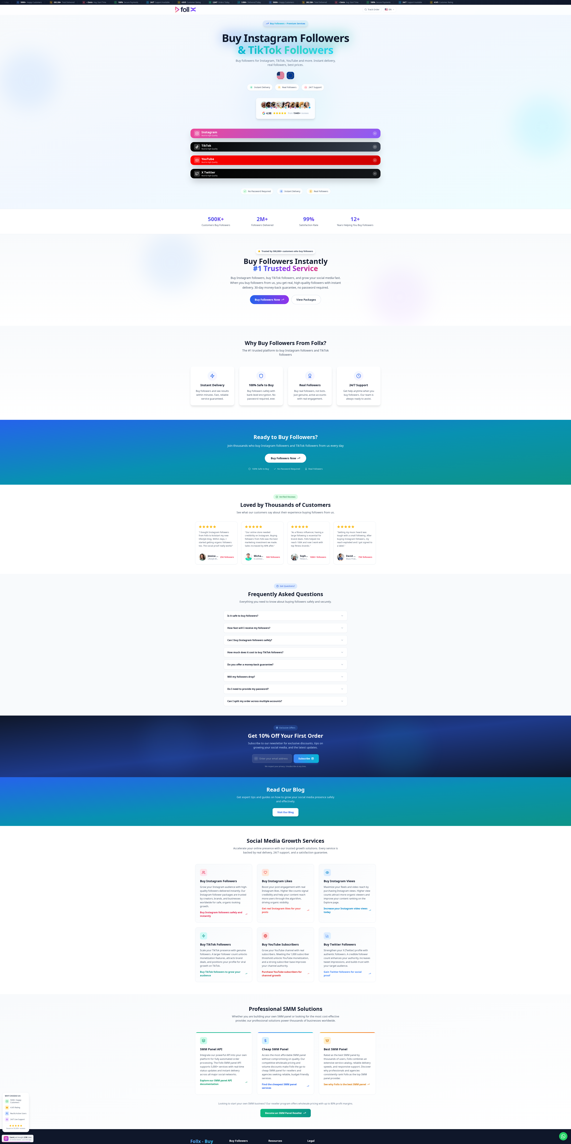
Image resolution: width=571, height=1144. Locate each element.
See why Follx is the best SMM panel (345, 1084)
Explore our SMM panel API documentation (216, 1082)
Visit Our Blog (285, 812)
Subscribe (304, 758)
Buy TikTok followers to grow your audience (220, 973)
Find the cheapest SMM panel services (279, 1086)
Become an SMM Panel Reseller (283, 1113)
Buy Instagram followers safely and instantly (221, 914)
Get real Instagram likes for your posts (281, 910)
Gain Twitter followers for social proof (343, 973)
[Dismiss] (33, 1135)
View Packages (306, 299)
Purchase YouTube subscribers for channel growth (282, 973)
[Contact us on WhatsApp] (563, 1136)
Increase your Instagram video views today (345, 910)
